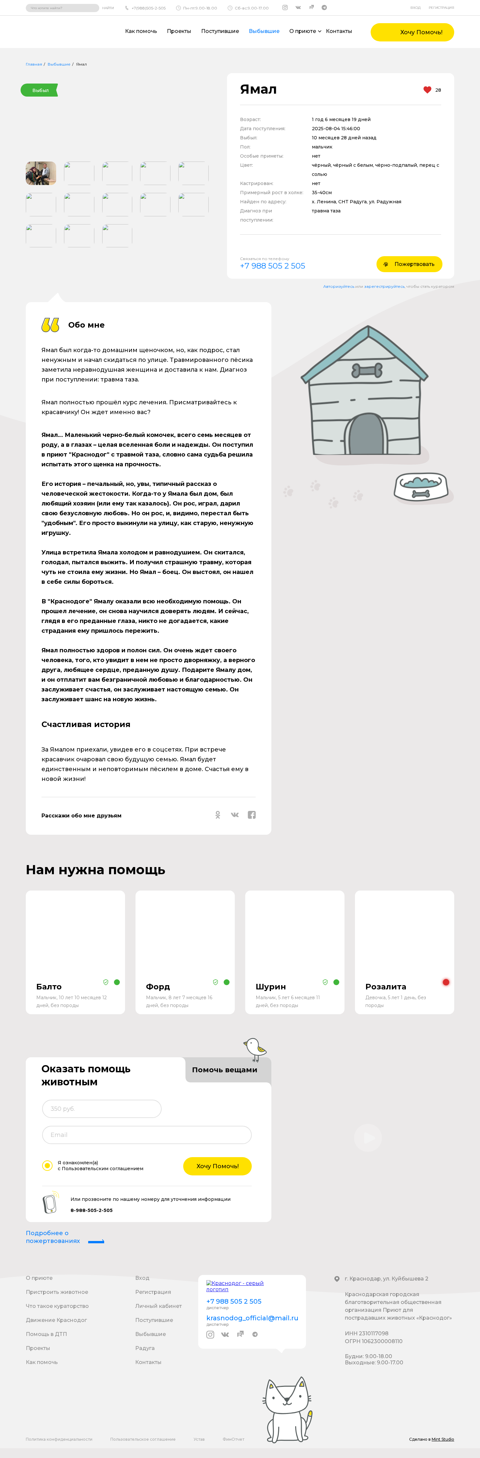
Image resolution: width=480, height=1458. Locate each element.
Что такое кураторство (57, 1306)
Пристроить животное (57, 1292)
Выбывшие (264, 31)
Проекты (179, 31)
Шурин (271, 986)
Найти (108, 8)
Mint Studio (443, 1439)
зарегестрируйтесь (384, 286)
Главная (34, 64)
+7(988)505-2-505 (149, 8)
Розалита (385, 986)
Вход (415, 8)
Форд (158, 986)
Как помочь (141, 31)
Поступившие (220, 31)
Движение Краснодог (56, 1320)
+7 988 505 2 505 (272, 266)
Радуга (145, 1348)
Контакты (339, 31)
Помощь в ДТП (46, 1334)
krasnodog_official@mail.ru (252, 1318)
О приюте (39, 1278)
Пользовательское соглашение (143, 1439)
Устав (199, 1439)
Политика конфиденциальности (59, 1439)
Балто (49, 986)
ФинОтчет (233, 1439)
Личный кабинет (158, 1306)
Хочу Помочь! (218, 1166)
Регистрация (441, 8)
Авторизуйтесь (338, 286)
